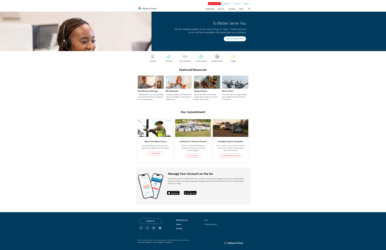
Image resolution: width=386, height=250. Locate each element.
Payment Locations (211, 224)
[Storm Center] (235, 89)
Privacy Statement (158, 242)
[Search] (248, 8)
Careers (178, 224)
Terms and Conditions (144, 242)
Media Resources (182, 220)
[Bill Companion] (179, 89)
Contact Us (150, 221)
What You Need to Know (235, 39)
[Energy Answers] (207, 89)
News (206, 220)
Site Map (179, 228)
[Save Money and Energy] (151, 89)
